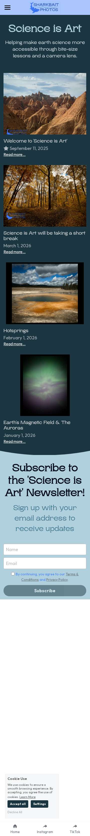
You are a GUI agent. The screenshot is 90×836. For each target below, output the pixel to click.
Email (11, 563)
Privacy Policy (57, 579)
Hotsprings (16, 330)
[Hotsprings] (45, 293)
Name (12, 549)
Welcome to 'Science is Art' (35, 141)
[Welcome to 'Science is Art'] (45, 104)
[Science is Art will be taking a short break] (45, 196)
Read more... (15, 154)
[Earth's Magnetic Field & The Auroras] (45, 385)
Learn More (28, 797)
